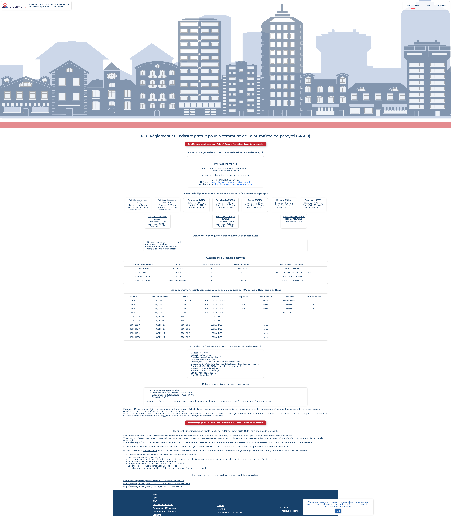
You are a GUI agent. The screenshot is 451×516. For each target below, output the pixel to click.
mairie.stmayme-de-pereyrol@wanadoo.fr (231, 182)
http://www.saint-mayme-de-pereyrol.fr (233, 184)
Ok (338, 511)
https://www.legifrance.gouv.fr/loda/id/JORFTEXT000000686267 (153, 481)
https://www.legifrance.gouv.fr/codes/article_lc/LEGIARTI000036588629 (156, 484)
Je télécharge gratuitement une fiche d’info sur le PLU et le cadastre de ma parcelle (225, 144)
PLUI (155, 498)
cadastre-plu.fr (135, 442)
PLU (155, 494)
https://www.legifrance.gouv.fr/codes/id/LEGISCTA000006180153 (153, 486)
